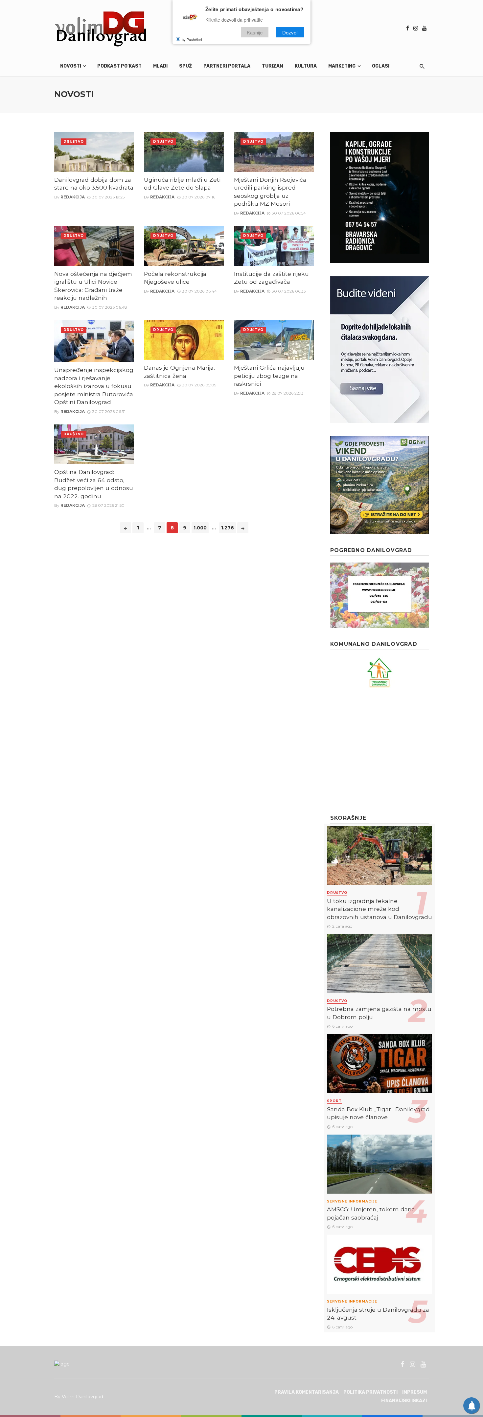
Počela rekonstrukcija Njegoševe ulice (175, 277)
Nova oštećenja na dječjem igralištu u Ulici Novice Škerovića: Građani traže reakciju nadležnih (93, 285)
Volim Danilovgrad (82, 1397)
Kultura (306, 66)
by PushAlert (192, 39)
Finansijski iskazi (404, 1401)
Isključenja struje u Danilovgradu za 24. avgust (378, 1313)
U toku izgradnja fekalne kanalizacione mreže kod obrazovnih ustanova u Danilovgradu (379, 908)
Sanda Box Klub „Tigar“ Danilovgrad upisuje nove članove (378, 1113)
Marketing (342, 66)
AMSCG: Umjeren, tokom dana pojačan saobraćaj (371, 1213)
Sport (334, 1101)
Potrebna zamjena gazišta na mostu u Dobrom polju (379, 1012)
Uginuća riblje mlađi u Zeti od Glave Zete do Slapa (182, 183)
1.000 (200, 528)
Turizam (272, 66)
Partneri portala (226, 66)
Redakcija (72, 197)
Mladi (160, 66)
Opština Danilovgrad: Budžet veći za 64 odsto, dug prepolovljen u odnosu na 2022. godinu (93, 484)
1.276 (227, 528)
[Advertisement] (379, 751)
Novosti (70, 66)
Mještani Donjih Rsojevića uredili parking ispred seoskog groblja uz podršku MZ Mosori (270, 191)
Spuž (185, 66)
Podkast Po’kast (119, 66)
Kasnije (255, 32)
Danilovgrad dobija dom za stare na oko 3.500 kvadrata (93, 183)
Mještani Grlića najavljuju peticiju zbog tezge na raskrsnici (269, 375)
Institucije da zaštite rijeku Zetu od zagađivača (271, 277)
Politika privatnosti (370, 1392)
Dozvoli (290, 32)
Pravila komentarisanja (306, 1392)
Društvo (73, 141)
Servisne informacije (352, 1201)
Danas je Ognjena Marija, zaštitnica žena (179, 371)
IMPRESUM (414, 1392)
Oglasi (380, 66)
